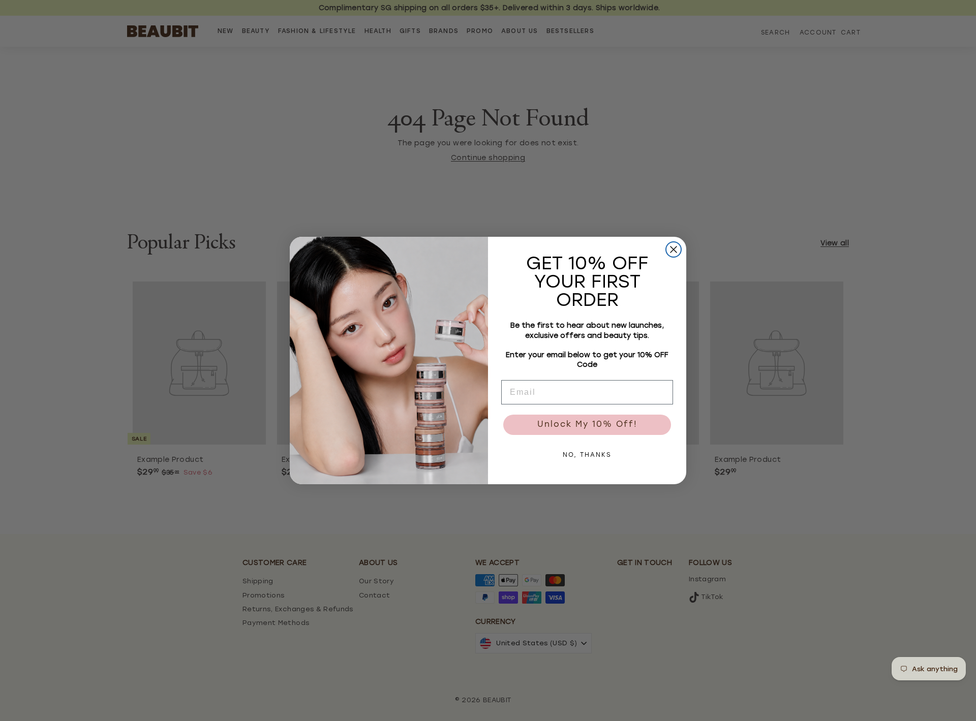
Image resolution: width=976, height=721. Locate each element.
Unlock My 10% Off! (587, 425)
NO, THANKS (587, 455)
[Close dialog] (673, 249)
